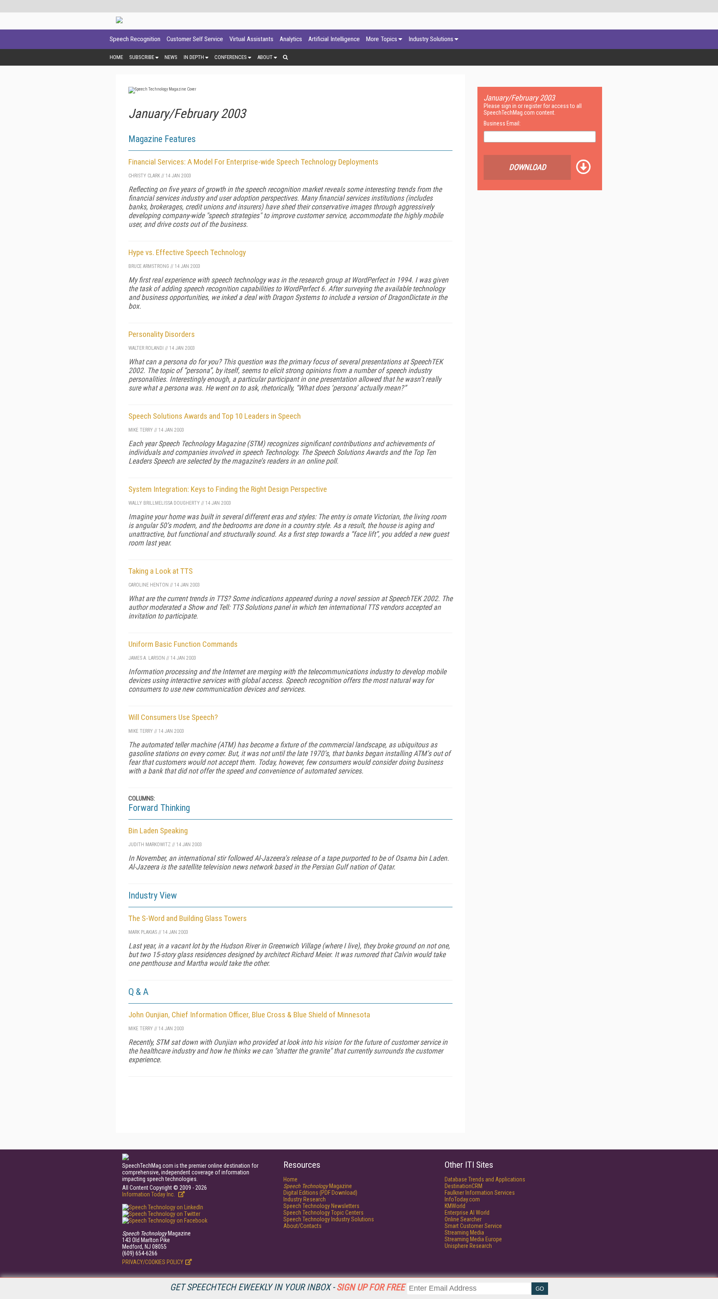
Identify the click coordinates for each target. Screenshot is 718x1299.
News (171, 57)
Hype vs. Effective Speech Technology (187, 252)
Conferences (230, 57)
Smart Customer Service (473, 1226)
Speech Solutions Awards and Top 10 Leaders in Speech (214, 416)
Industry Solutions (430, 39)
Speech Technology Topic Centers (323, 1212)
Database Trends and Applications (485, 1179)
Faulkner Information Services (480, 1192)
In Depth (194, 57)
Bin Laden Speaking (158, 830)
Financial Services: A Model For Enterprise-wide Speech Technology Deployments (253, 162)
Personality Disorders (161, 334)
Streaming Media (464, 1232)
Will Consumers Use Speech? (173, 717)
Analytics (291, 39)
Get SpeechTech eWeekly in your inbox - (287, 1287)
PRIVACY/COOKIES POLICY (152, 1262)
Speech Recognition (135, 39)
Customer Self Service (195, 39)
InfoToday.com (462, 1199)
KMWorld (455, 1206)
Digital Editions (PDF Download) (320, 1192)
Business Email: (502, 123)
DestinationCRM (463, 1186)
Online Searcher (463, 1219)
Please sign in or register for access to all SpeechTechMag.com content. (533, 109)
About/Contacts (302, 1226)
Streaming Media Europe (473, 1239)
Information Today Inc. (149, 1194)
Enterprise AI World (467, 1212)
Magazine (317, 1186)
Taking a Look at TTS (160, 571)
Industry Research (304, 1199)
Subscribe (141, 57)
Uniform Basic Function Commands (183, 644)
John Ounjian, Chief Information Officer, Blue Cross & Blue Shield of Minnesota (249, 1014)
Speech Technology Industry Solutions (328, 1219)
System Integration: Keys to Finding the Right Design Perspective (227, 489)
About (265, 57)
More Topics (381, 39)
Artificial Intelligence (334, 39)
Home (116, 57)
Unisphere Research (468, 1246)
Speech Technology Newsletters (321, 1206)
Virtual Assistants (251, 39)
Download (527, 167)
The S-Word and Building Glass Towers (187, 918)
